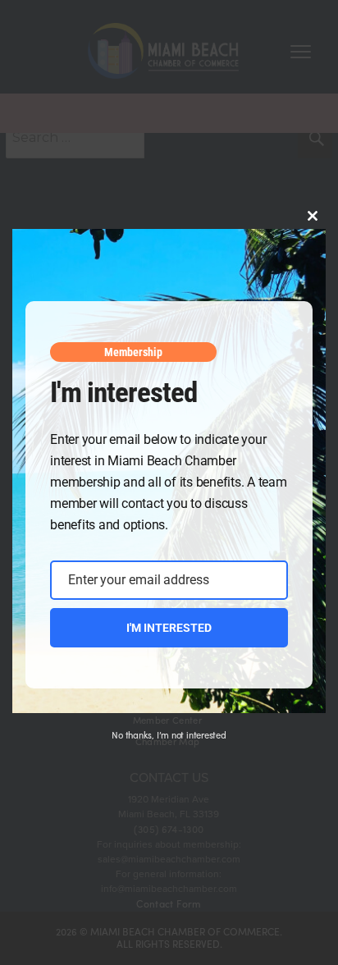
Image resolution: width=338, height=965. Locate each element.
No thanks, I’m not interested (169, 734)
